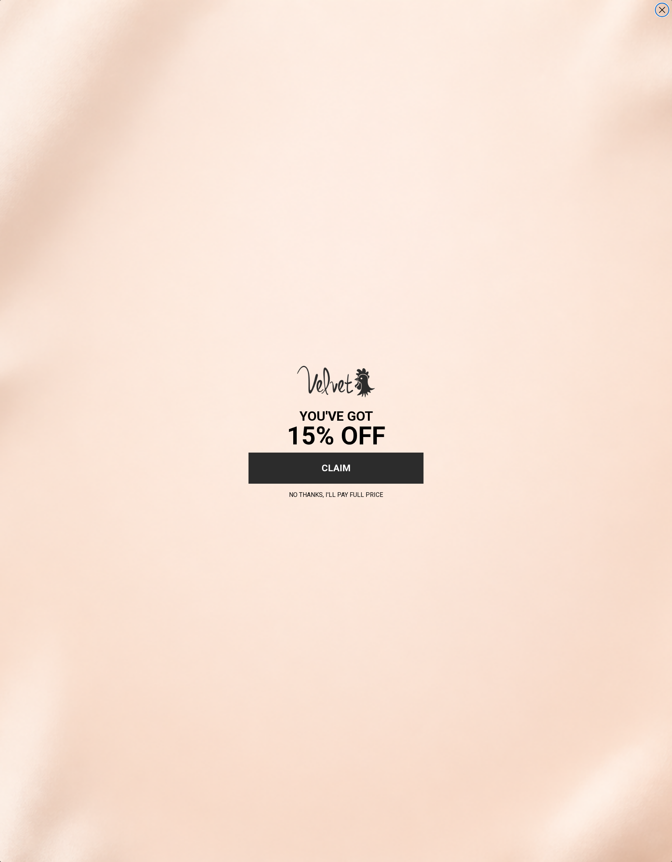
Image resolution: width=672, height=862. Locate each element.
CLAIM (336, 468)
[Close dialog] (662, 10)
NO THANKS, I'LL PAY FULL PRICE (336, 493)
